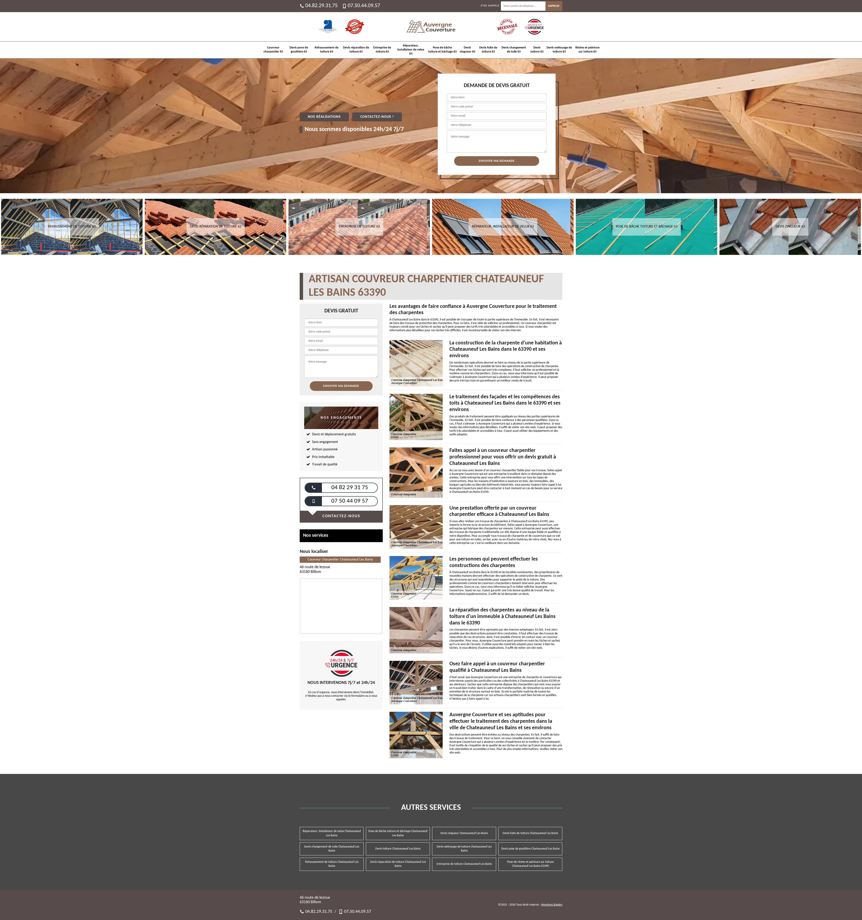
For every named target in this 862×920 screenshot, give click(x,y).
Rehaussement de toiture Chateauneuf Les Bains (331, 864)
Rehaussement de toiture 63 (327, 49)
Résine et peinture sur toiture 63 (587, 49)
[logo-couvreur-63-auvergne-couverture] (431, 26)
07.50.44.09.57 (364, 6)
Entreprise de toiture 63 (382, 49)
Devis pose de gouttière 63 (299, 49)
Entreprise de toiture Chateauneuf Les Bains (464, 864)
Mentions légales (551, 905)
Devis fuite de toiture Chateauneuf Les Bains (530, 833)
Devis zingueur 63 (467, 49)
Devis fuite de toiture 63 (488, 49)
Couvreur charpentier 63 (273, 49)
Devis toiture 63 (536, 49)
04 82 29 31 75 (349, 488)
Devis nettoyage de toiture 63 (559, 49)
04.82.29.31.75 (321, 6)
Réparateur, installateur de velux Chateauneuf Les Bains (332, 833)
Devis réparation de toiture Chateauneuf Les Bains (398, 864)
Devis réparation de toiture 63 (356, 49)
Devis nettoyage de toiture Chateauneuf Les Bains (464, 848)
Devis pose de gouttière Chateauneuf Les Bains (530, 848)
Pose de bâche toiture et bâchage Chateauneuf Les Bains (397, 833)
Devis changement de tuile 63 (513, 49)
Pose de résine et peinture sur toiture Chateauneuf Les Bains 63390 (530, 864)
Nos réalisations (324, 117)
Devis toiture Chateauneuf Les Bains (397, 848)
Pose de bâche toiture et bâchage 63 (442, 49)
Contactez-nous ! (377, 117)
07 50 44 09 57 (349, 501)
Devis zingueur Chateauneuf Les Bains (464, 833)
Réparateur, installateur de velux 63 (410, 49)
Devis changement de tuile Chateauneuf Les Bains (331, 848)
